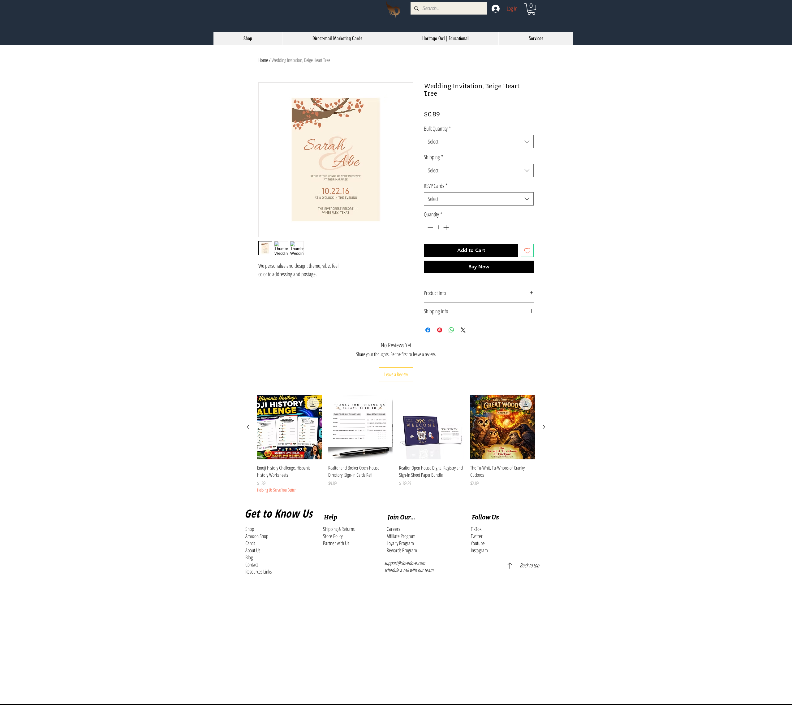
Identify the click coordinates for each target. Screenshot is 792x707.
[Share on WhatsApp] (451, 330)
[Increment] (446, 227)
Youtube (478, 543)
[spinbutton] (438, 227)
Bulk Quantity (437, 128)
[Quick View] (289, 427)
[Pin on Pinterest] (439, 330)
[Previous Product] (248, 427)
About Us (252, 550)
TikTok (476, 528)
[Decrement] (429, 227)
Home (263, 60)
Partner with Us (336, 543)
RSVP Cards (436, 185)
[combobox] (479, 141)
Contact (251, 564)
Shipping (433, 157)
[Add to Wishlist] (527, 250)
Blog (249, 557)
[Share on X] (463, 330)
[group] (396, 443)
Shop (249, 528)
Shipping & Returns (339, 528)
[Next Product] (544, 427)
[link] (531, 9)
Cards (250, 543)
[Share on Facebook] (428, 330)
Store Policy (332, 536)
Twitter (477, 536)
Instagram (479, 550)
